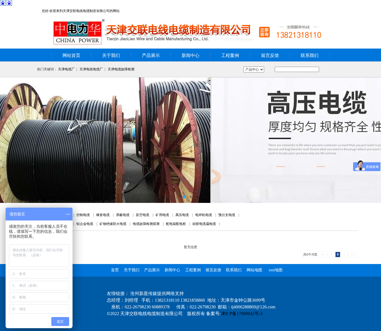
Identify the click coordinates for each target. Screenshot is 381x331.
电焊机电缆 (203, 215)
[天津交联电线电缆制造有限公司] (190, 140)
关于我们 (111, 55)
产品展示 (151, 55)
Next (371, 140)
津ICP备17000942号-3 (241, 313)
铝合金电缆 (84, 224)
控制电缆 (83, 215)
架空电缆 (142, 215)
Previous (10, 140)
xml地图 (276, 270)
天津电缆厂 (66, 69)
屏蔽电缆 (122, 215)
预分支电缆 (226, 215)
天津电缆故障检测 (121, 69)
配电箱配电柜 (176, 224)
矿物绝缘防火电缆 (113, 224)
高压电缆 (182, 215)
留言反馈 (270, 55)
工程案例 (230, 55)
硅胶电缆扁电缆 (204, 224)
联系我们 (310, 55)
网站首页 (71, 55)
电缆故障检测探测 (146, 224)
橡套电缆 (103, 215)
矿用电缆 (162, 215)
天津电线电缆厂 (91, 69)
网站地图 (254, 270)
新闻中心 (190, 55)
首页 (115, 270)
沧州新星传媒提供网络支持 (157, 293)
